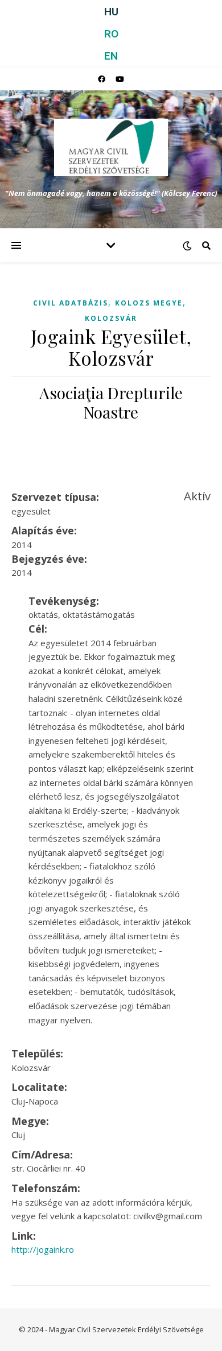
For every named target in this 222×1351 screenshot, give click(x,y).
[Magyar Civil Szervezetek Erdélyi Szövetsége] (111, 147)
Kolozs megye (149, 303)
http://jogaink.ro (42, 1249)
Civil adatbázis (70, 303)
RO (111, 33)
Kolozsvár (111, 318)
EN (111, 55)
